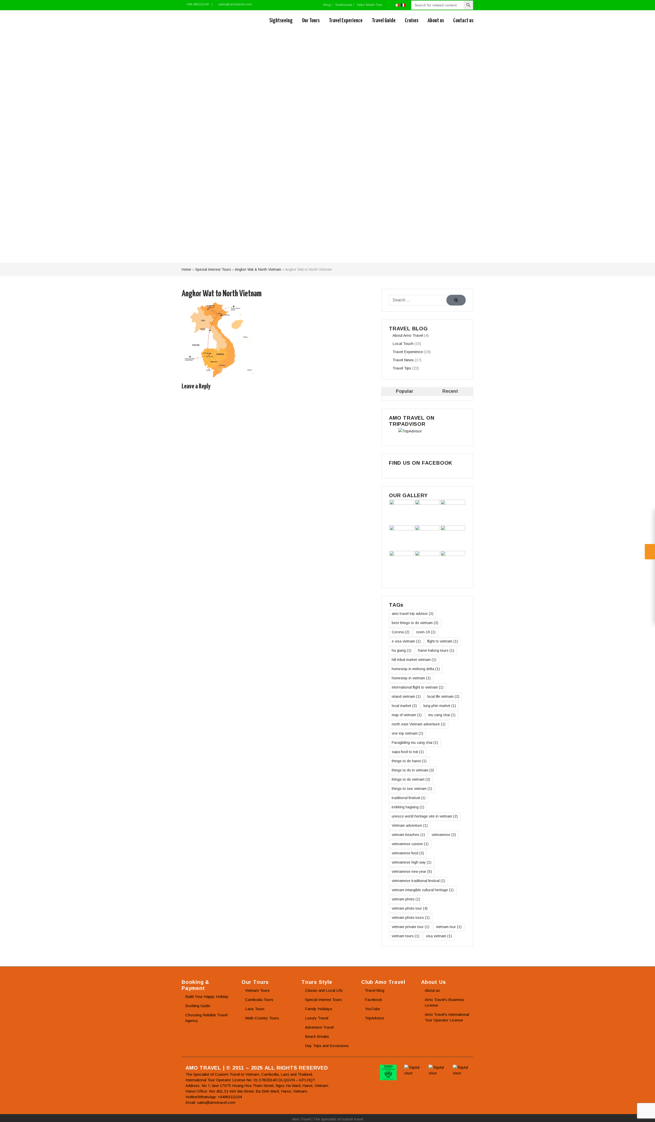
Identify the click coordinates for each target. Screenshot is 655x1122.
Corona (400, 632)
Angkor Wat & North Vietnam (258, 269)
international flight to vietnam (417, 687)
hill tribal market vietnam (414, 660)
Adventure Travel (319, 1027)
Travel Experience (346, 21)
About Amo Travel (407, 335)
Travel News (403, 360)
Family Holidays (318, 1009)
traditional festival (408, 798)
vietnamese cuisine (410, 844)
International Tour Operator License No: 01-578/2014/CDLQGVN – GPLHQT (250, 1080)
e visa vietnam (406, 641)
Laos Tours (255, 1009)
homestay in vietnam (411, 678)
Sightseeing (281, 21)
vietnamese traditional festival (418, 881)
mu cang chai (441, 715)
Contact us (463, 21)
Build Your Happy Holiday (206, 996)
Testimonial (343, 5)
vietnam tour (449, 927)
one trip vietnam (407, 733)
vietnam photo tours (411, 918)
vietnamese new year (412, 871)
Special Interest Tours (213, 269)
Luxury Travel (316, 1018)
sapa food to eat (408, 752)
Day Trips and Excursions (327, 1045)
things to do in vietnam (413, 770)
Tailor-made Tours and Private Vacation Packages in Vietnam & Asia (205, 20)
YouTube (372, 1009)
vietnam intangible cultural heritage (423, 890)
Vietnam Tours (257, 990)
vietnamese (444, 835)
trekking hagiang (408, 807)
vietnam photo (406, 899)
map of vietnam (407, 715)
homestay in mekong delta (416, 669)
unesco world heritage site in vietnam (425, 816)
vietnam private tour (410, 927)
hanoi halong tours (436, 650)
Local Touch (402, 343)
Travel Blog (374, 990)
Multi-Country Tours (262, 1018)
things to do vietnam (411, 779)
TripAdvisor (374, 1018)
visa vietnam (439, 936)
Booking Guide (197, 1006)
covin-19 (425, 632)
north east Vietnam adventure (418, 724)
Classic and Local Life (324, 990)
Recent (450, 391)
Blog (327, 5)
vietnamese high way (411, 862)
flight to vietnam (442, 641)
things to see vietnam (412, 789)
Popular (404, 391)
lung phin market (439, 706)
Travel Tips (401, 368)
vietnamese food (408, 853)
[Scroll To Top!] (644, 1113)
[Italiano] (397, 5)
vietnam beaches (408, 835)
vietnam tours (405, 936)
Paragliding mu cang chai (415, 742)
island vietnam (406, 696)
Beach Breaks (317, 1036)
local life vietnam (443, 696)
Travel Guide (384, 21)
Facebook (373, 999)
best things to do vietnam (415, 623)
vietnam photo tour (410, 908)
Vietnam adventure (410, 825)
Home (186, 269)
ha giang (401, 650)
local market (404, 706)
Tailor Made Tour (369, 5)
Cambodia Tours (259, 999)
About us (436, 21)
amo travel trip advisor (412, 614)
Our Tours (311, 21)
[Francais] (403, 5)
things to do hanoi (409, 761)
